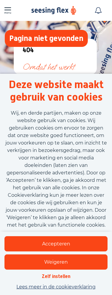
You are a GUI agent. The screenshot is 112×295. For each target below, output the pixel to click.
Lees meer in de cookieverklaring (56, 287)
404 (28, 50)
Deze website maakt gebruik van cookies (56, 90)
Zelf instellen (56, 276)
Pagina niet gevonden (46, 38)
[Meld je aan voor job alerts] (98, 10)
